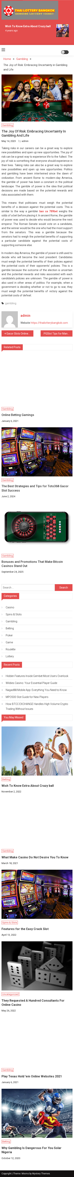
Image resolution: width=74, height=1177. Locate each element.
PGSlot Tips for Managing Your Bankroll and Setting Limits (58, 333)
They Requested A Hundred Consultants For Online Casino (33, 1003)
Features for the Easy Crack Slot (25, 929)
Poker (9, 635)
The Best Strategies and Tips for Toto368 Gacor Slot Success (35, 488)
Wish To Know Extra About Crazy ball (26, 26)
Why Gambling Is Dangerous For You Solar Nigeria (31, 1150)
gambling (10, 303)
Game (9, 642)
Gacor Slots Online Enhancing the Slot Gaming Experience (19, 333)
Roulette (10, 649)
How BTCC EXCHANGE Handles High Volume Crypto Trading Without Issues (37, 706)
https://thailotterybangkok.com (49, 322)
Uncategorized (10, 994)
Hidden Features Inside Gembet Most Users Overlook (37, 676)
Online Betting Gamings (18, 415)
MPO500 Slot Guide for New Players (27, 696)
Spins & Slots (14, 614)
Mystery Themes (41, 1173)
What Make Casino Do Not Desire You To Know (35, 857)
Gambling (7, 125)
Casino (10, 607)
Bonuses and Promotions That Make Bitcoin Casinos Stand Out (32, 564)
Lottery (10, 656)
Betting (10, 628)
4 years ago (9, 30)
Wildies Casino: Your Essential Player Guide (31, 683)
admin (25, 141)
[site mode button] (65, 52)
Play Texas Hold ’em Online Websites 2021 (32, 1076)
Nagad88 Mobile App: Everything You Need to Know (36, 689)
